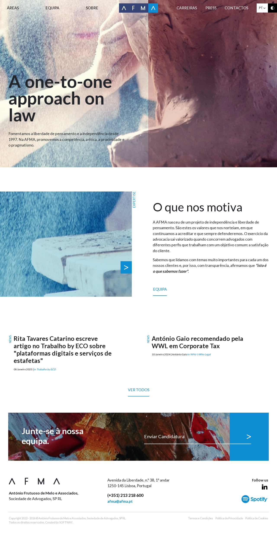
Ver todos (138, 390)
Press (210, 8)
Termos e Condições (200, 518)
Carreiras (187, 8)
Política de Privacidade (229, 518)
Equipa (52, 8)
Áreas (13, 8)
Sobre (92, 8)
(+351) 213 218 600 (125, 495)
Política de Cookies (256, 518)
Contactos (236, 8)
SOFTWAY (65, 522)
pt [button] (261, 8)
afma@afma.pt (120, 501)
